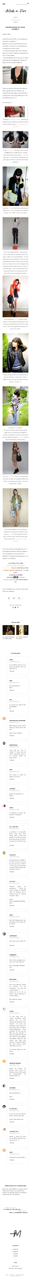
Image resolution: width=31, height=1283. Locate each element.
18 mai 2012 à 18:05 (14, 916)
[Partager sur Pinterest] (17, 607)
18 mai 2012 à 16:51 (14, 883)
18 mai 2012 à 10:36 (14, 661)
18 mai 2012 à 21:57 (14, 956)
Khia (10, 700)
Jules (10, 681)
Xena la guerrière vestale (18, 1212)
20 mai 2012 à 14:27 (14, 1110)
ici (10, 210)
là (12, 210)
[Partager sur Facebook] (13, 607)
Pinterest (15, 1254)
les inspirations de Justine (14, 119)
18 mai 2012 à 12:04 (14, 790)
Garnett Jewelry (21, 437)
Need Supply (11, 476)
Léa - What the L (13, 827)
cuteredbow (12, 955)
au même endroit (10, 150)
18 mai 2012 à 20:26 (14, 937)
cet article (16, 319)
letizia (11, 660)
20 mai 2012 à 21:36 (14, 1133)
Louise (11, 808)
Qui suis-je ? (15, 1266)
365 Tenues (12, 1088)
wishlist (15, 22)
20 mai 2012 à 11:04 (14, 1065)
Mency (11, 915)
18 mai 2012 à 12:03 (14, 771)
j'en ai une (10, 534)
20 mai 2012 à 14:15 (14, 1089)
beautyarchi (12, 979)
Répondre (12, 671)
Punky (9, 208)
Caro (10, 769)
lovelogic (17, 1275)
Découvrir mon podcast (15, 1268)
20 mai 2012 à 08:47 (14, 1013)
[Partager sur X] (15, 607)
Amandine (12, 789)
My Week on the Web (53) (12, 1209)
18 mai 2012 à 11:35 (14, 747)
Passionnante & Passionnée (17, 720)
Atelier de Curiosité (15, 1063)
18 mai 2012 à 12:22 (14, 809)
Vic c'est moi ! (13, 1109)
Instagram (15, 1251)
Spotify (15, 1256)
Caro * (11, 1152)
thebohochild (13, 745)
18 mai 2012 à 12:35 (14, 828)
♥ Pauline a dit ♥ (14, 1131)
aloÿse (11, 1011)
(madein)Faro (18, 605)
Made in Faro (9, 1274)
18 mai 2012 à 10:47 (14, 701)
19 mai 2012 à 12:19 (14, 981)
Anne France (13, 936)
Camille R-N (12, 855)
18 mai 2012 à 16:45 (14, 857)
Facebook (15, 1249)
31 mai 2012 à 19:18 (14, 1154)
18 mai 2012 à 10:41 (14, 682)
